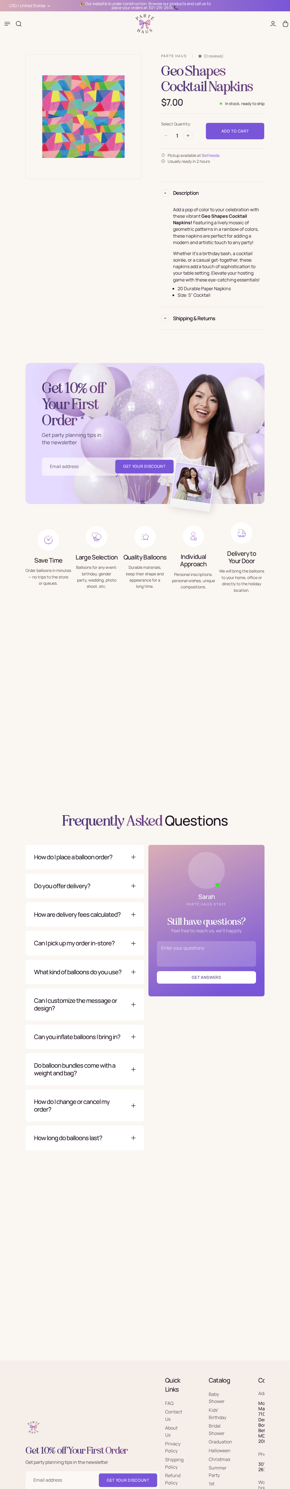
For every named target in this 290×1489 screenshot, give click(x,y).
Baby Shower (217, 1398)
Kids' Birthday (217, 1413)
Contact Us (173, 1415)
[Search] (18, 24)
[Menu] (7, 24)
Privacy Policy (172, 1447)
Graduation (220, 1442)
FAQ (169, 1403)
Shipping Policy (174, 1463)
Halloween (220, 1450)
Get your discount (128, 1480)
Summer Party (218, 1472)
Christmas (219, 1459)
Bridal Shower (217, 1430)
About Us (171, 1431)
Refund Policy (172, 1479)
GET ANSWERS (206, 977)
